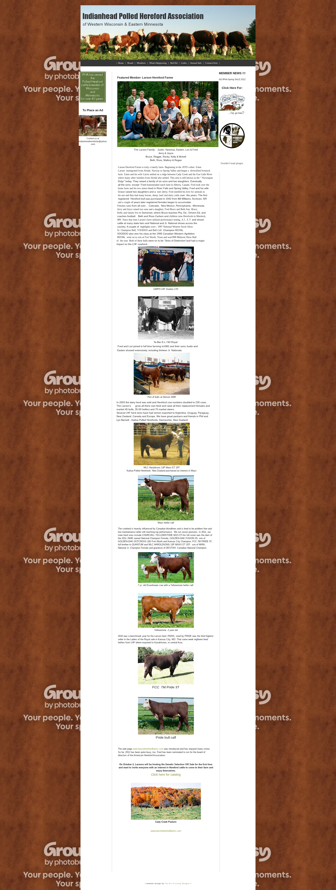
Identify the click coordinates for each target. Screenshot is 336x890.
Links (184, 63)
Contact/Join (211, 63)
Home (121, 63)
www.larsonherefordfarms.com (148, 749)
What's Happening (158, 63)
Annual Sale (196, 63)
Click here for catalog (166, 774)
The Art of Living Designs (177, 883)
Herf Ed (173, 63)
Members (141, 63)
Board (130, 63)
